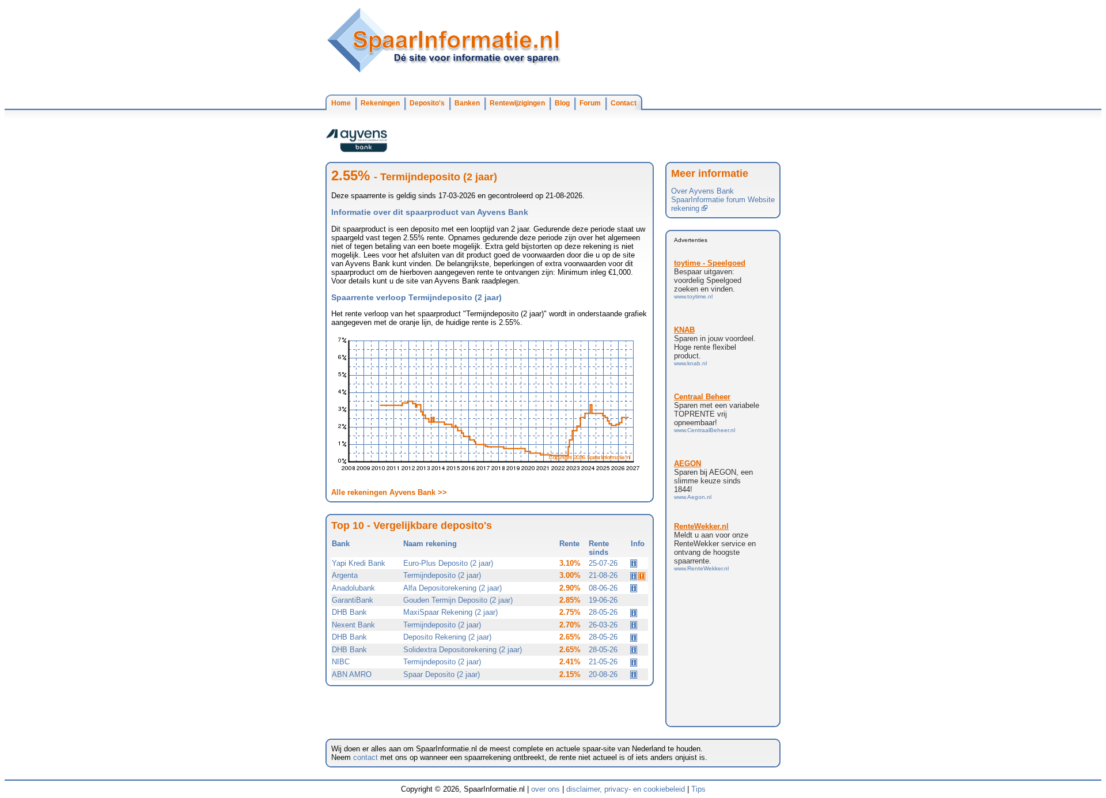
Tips (698, 789)
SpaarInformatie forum (708, 199)
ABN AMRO (352, 674)
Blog (562, 103)
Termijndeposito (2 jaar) (442, 575)
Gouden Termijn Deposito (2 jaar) (458, 600)
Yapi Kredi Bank (358, 563)
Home (341, 103)
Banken (467, 103)
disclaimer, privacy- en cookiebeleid (625, 789)
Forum (590, 103)
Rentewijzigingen (517, 103)
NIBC (341, 661)
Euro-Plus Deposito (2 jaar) (448, 563)
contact (365, 757)
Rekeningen (380, 103)
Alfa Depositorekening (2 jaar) (452, 588)
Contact (624, 103)
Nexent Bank (353, 625)
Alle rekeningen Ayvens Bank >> (389, 492)
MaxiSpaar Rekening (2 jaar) (450, 612)
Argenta (345, 575)
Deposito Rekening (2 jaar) (447, 637)
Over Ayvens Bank (702, 191)
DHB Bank (349, 612)
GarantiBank (352, 600)
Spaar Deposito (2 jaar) (441, 674)
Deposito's (427, 103)
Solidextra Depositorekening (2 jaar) (462, 649)
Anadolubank (353, 588)
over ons (545, 789)
